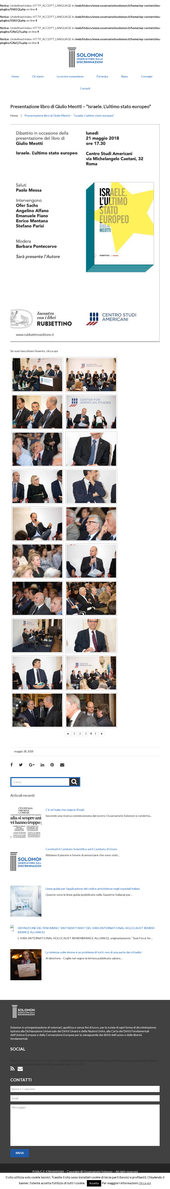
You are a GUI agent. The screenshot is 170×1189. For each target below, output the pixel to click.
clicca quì (144, 1183)
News (124, 76)
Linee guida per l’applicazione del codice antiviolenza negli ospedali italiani (93, 888)
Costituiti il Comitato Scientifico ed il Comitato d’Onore (81, 849)
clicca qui (52, 351)
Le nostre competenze (70, 76)
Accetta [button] (94, 1183)
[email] (20, 1068)
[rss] (12, 1068)
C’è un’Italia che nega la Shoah (65, 809)
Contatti (85, 88)
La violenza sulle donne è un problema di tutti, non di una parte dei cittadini (93, 952)
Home (15, 76)
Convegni (146, 76)
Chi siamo (38, 76)
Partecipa (102, 76)
